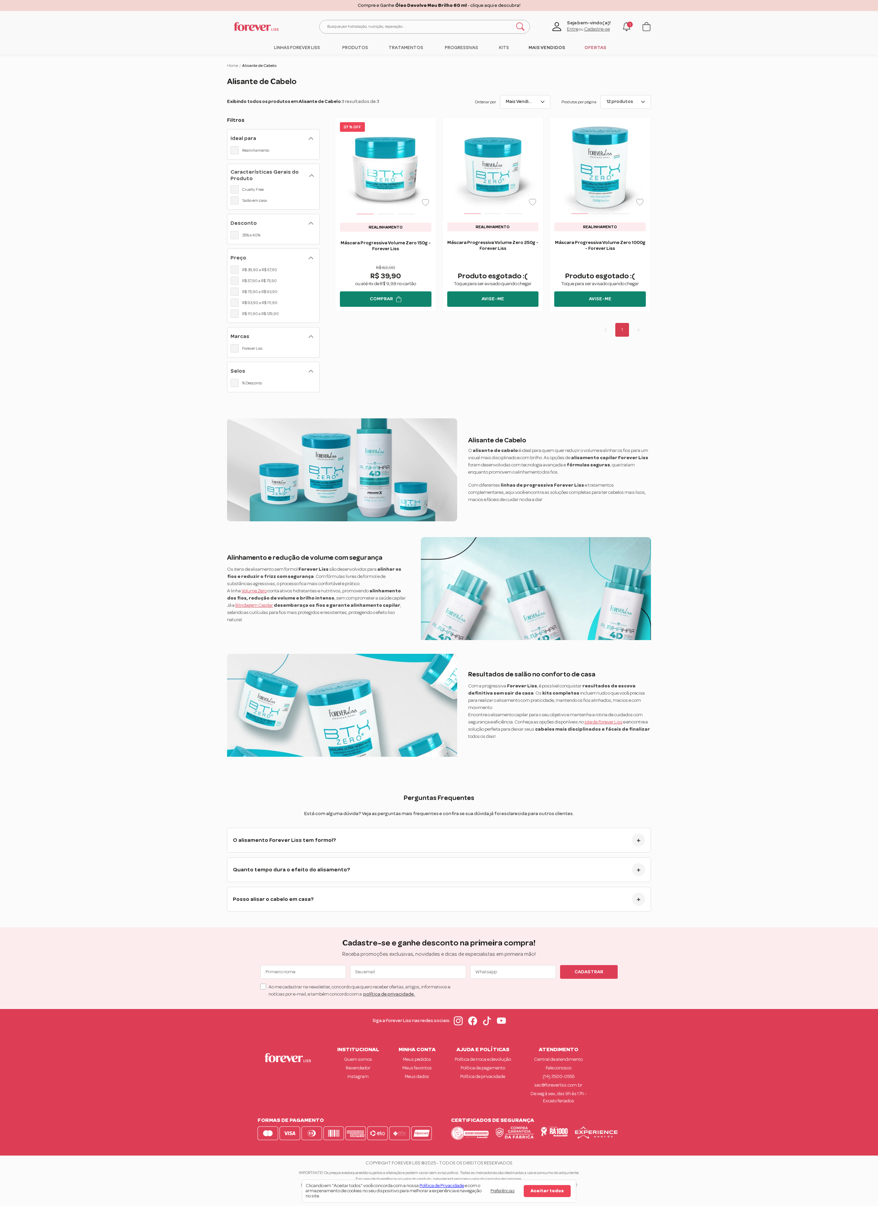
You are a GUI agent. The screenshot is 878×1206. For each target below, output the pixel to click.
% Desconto (252, 383)
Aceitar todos (547, 1190)
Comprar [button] (381, 299)
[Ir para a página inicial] (256, 26)
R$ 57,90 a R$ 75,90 (259, 281)
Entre (572, 29)
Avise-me (493, 299)
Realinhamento (255, 150)
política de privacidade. (389, 994)
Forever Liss (252, 348)
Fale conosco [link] (558, 1068)
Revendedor (358, 1068)
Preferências (502, 1190)
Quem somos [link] (358, 1059)
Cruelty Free (253, 189)
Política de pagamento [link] (483, 1068)
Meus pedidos (417, 1059)
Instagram (358, 1076)
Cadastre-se (597, 29)
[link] (297, 48)
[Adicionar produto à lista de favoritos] (425, 202)
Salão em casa (254, 200)
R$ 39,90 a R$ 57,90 (259, 270)
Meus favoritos (417, 1068)
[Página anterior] (606, 330)
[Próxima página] (638, 330)
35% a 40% (251, 235)
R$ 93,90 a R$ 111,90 (259, 303)
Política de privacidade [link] (482, 1076)
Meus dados (417, 1076)
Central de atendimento (558, 1059)
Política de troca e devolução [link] (483, 1059)
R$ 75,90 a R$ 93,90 (259, 292)
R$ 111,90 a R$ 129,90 (260, 314)
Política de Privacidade (441, 1185)
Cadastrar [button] (588, 972)
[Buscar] (520, 27)
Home (232, 65)
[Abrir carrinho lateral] (646, 26)
